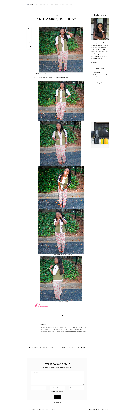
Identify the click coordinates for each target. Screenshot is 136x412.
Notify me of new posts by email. (58, 391)
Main (57, 15)
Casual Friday (39, 353)
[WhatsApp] (29, 41)
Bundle (71, 4)
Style (52, 4)
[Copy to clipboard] (29, 44)
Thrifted (77, 353)
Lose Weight (42, 4)
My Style (45, 353)
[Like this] (29, 47)
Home (37, 4)
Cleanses (62, 4)
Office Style (58, 353)
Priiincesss (32, 315)
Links (67, 4)
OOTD (68, 353)
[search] (75, 5)
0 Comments (84, 315)
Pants (73, 353)
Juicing (56, 4)
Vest (81, 353)
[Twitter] (29, 34)
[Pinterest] (29, 37)
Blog (48, 4)
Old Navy (63, 353)
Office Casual (51, 353)
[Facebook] (29, 31)
